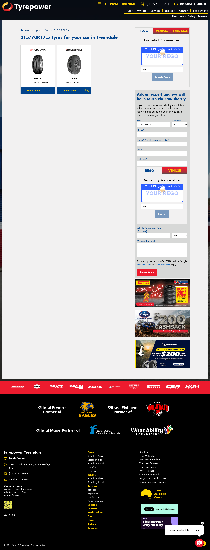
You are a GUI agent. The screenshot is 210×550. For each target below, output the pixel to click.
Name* (140, 130)
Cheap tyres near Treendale (152, 481)
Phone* (153, 139)
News (183, 16)
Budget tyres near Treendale (152, 478)
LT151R (37, 78)
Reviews (202, 16)
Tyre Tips (92, 470)
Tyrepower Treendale (119, 4)
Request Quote (147, 272)
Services (155, 10)
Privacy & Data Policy (20, 545)
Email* (140, 149)
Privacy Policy (143, 264)
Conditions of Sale (38, 545)
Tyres (129, 10)
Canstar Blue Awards (149, 474)
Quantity (176, 120)
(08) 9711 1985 (158, 4)
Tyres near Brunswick (149, 463)
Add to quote (33, 90)
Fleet (174, 16)
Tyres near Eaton (147, 467)
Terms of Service (162, 264)
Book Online (200, 10)
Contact (183, 10)
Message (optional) (146, 240)
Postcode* (142, 159)
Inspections (93, 493)
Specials (170, 10)
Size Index (144, 452)
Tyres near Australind (149, 459)
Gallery (192, 16)
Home (26, 30)
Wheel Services (95, 500)
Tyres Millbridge (147, 455)
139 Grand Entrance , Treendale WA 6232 (30, 466)
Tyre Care (92, 467)
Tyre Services (94, 497)
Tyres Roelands (146, 470)
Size (139, 120)
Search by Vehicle (96, 456)
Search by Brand (96, 463)
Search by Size (95, 459)
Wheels (141, 10)
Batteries (92, 489)
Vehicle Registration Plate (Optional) (149, 230)
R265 (74, 78)
